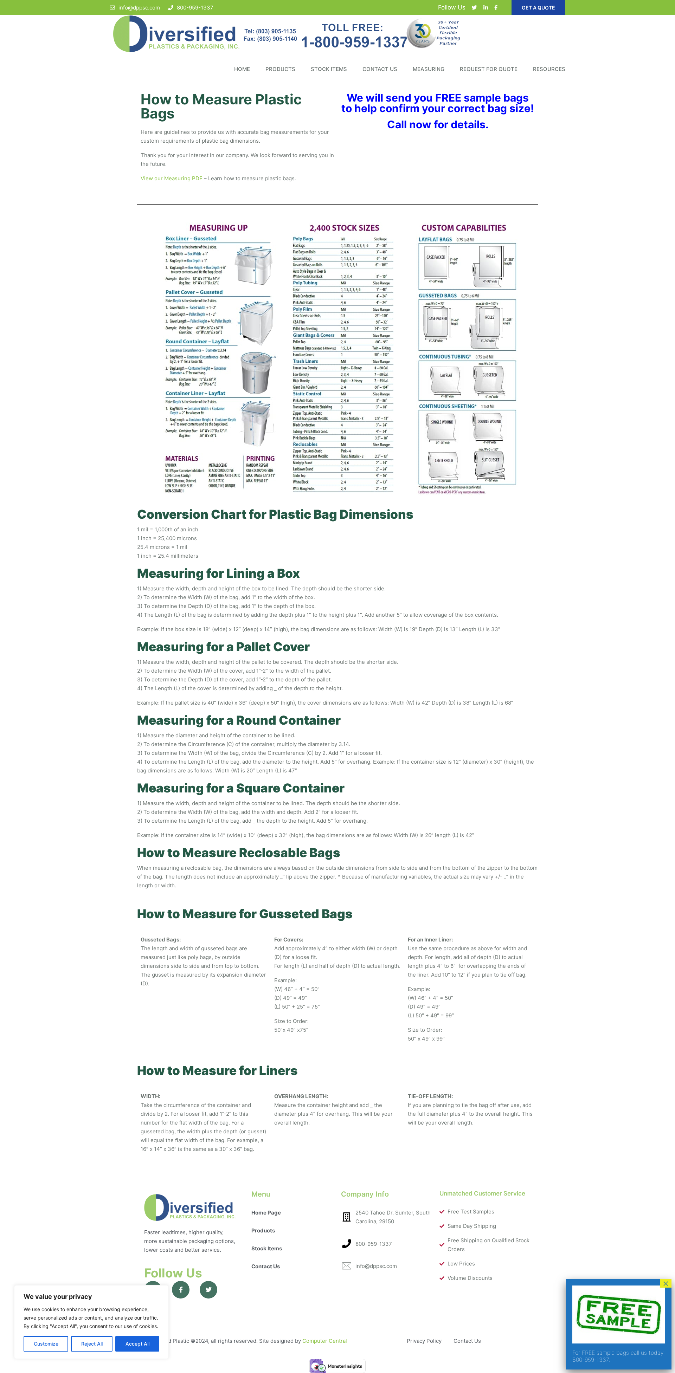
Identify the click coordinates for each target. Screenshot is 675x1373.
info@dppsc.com (139, 7)
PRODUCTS (280, 69)
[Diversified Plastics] (337, 34)
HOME (242, 69)
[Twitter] (474, 7)
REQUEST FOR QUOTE (489, 69)
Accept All (137, 1344)
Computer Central (324, 1341)
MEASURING (428, 69)
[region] (91, 1322)
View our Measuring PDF (171, 178)
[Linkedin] (485, 7)
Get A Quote (538, 8)
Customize (46, 1344)
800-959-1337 (195, 7)
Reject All (92, 1344)
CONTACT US (379, 69)
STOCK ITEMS (329, 69)
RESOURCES (549, 69)
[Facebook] (495, 7)
